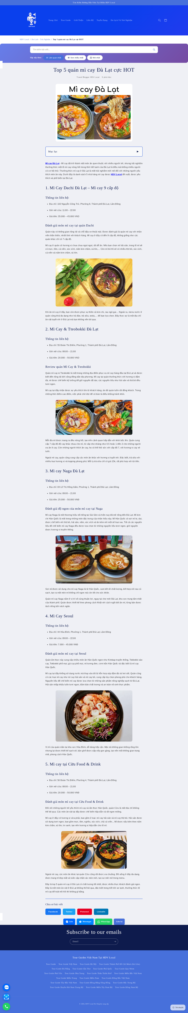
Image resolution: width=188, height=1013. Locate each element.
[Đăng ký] (115, 941)
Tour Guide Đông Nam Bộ (126, 987)
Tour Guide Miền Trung (66, 978)
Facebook (53, 912)
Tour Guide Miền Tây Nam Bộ (99, 987)
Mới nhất (96, 58)
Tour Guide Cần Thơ (81, 969)
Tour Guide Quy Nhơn (124, 969)
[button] (159, 20)
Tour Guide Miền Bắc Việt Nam (128, 973)
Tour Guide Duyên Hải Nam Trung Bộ (66, 987)
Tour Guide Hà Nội (88, 964)
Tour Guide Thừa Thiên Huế (99, 973)
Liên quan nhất (55, 58)
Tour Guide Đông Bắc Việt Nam (116, 978)
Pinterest (84, 912)
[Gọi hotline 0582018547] (6, 1006)
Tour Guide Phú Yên (53, 973)
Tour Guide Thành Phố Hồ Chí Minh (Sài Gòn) (119, 964)
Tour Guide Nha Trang (74, 973)
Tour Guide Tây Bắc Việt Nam (64, 983)
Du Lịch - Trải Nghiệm (41, 39)
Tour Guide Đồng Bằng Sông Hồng (95, 983)
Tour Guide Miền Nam (89, 978)
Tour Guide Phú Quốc (102, 969)
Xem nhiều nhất (76, 58)
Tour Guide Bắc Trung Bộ (124, 983)
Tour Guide (51, 964)
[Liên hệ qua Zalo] (6, 987)
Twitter (69, 912)
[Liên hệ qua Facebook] (6, 997)
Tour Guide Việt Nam (68, 964)
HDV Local (24, 39)
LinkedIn (101, 912)
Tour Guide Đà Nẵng (61, 969)
